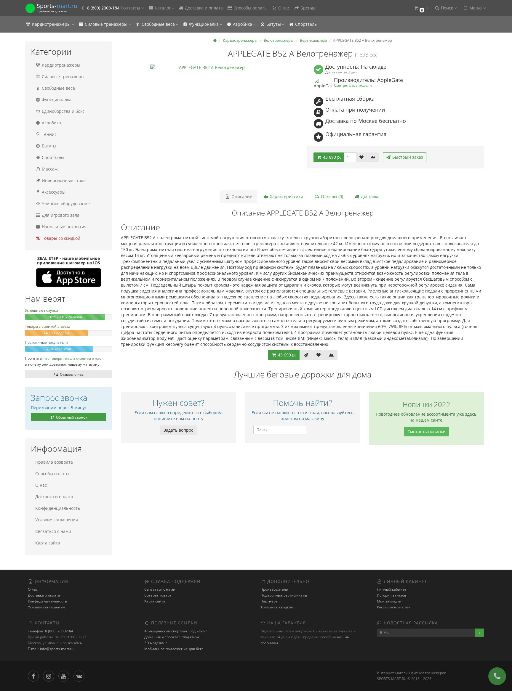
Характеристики (286, 196)
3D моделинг (155, 642)
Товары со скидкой (60, 238)
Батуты (273, 24)
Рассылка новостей (394, 607)
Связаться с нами (53, 531)
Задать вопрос (178, 430)
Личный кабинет (392, 589)
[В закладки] (361, 157)
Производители (274, 589)
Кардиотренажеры (51, 24)
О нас (283, 8)
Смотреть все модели (353, 85)
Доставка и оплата (203, 8)
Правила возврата (54, 462)
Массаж (49, 169)
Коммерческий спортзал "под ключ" (175, 631)
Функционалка (204, 24)
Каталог (162, 8)
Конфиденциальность (57, 508)
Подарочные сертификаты (283, 595)
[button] (421, 8)
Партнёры (269, 601)
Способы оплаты (250, 8)
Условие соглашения (56, 520)
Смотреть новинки (426, 431)
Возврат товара (158, 595)
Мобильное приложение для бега (174, 648)
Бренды (307, 8)
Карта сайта (47, 543)
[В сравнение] (373, 157)
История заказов (391, 595)
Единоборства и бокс (62, 111)
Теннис (49, 134)
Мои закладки (389, 601)
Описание (241, 196)
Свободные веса (158, 24)
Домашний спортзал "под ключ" (172, 636)
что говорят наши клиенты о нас (72, 358)
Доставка (370, 196)
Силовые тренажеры (106, 24)
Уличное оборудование (65, 203)
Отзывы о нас (71, 374)
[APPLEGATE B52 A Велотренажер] (209, 124)
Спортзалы (306, 24)
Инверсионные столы (64, 180)
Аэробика (242, 24)
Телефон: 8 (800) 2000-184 (50, 631)
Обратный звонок (71, 417)
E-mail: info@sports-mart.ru (50, 648)
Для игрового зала (60, 215)
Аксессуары (53, 192)
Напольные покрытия (64, 226)
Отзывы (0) (331, 196)
